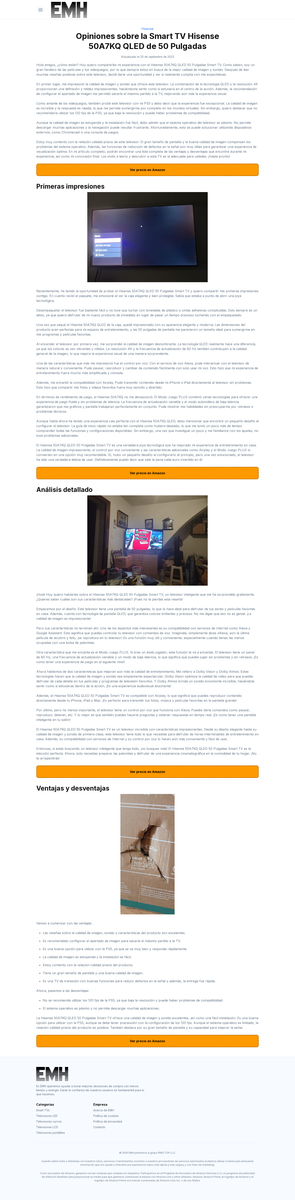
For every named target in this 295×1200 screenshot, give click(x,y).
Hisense (147, 29)
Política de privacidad (107, 1121)
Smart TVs (43, 1110)
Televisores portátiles (50, 1132)
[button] (40, 9)
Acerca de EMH (103, 1110)
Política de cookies (106, 1116)
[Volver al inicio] (153, 10)
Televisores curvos (49, 1121)
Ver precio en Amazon (147, 170)
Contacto (99, 1127)
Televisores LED (47, 1116)
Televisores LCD (47, 1127)
